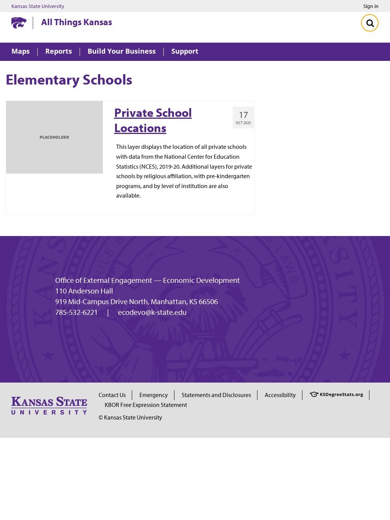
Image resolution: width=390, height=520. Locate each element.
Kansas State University (37, 6)
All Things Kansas (76, 21)
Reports (58, 52)
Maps (20, 52)
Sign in (371, 6)
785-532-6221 (76, 312)
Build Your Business (122, 52)
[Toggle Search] (370, 23)
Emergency (153, 395)
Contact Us (112, 395)
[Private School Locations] (54, 136)
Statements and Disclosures (216, 395)
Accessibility (280, 395)
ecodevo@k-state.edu (152, 312)
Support (184, 52)
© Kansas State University (130, 417)
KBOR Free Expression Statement (146, 404)
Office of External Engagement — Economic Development (147, 280)
